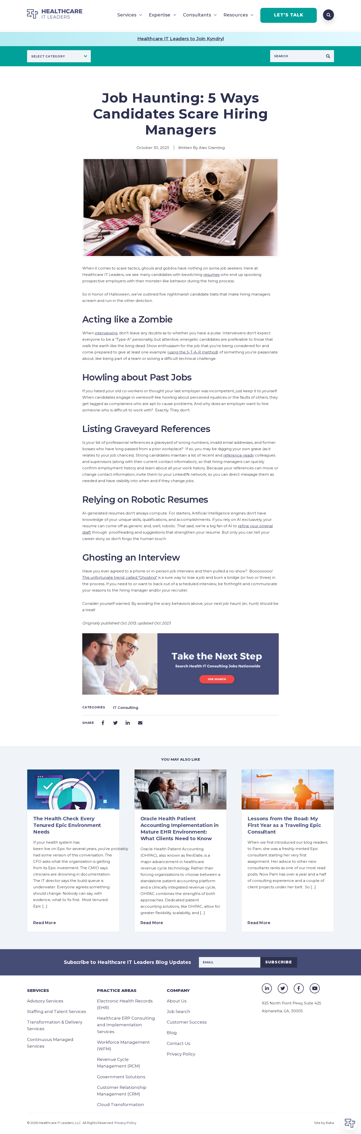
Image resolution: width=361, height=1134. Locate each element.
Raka (330, 1123)
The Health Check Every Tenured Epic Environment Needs (67, 825)
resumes (211, 274)
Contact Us (178, 1043)
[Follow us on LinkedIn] (267, 988)
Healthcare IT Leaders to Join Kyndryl (180, 38)
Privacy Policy (181, 1054)
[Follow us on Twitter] (283, 988)
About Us (177, 1001)
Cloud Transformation (120, 1104)
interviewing (106, 333)
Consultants (197, 15)
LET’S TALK (288, 15)
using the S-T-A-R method (192, 352)
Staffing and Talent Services (56, 1011)
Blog (172, 1032)
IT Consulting (125, 707)
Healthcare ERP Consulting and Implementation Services (126, 1025)
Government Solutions (121, 1076)
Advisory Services (45, 1001)
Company (178, 990)
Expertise (159, 15)
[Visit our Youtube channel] (315, 988)
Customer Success (187, 1022)
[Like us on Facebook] (299, 988)
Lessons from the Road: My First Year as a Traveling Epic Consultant (284, 825)
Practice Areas (117, 990)
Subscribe (278, 962)
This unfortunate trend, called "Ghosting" (119, 577)
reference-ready (238, 455)
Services (126, 15)
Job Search (178, 1011)
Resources (235, 15)
